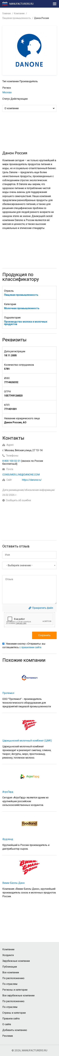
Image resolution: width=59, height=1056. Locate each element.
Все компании (10, 972)
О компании (12, 108)
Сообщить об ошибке (18, 500)
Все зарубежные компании (18, 995)
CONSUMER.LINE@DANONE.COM (21, 474)
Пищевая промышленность (16, 18)
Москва (6, 92)
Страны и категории (14, 1012)
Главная (6, 13)
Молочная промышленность (21, 308)
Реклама (7, 1035)
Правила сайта (11, 1018)
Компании (19, 13)
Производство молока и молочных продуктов (25, 323)
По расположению (13, 978)
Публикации (9, 966)
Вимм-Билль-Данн (13, 882)
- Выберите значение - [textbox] (19, 565)
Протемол (8, 693)
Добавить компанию (14, 1030)
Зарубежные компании (16, 960)
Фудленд (7, 839)
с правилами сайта (30, 647)
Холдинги (8, 955)
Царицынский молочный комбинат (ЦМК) (27, 740)
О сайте (6, 1024)
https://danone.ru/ (32, 479)
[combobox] (29, 565)
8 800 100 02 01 (11, 460)
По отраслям (9, 983)
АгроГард (7, 791)
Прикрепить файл (42, 608)
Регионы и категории (14, 989)
